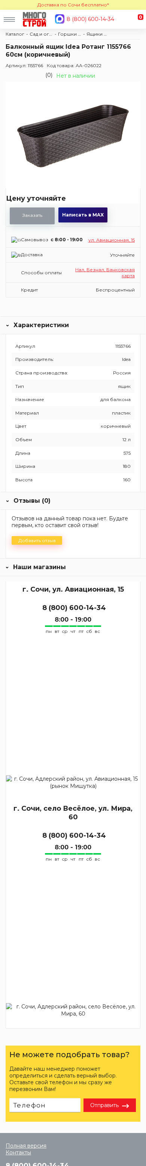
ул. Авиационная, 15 (111, 240)
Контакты (18, 1152)
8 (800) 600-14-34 (90, 19)
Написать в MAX (83, 215)
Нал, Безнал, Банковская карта (105, 272)
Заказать (32, 215)
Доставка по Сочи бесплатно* (73, 5)
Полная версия (26, 1145)
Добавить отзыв (37, 540)
